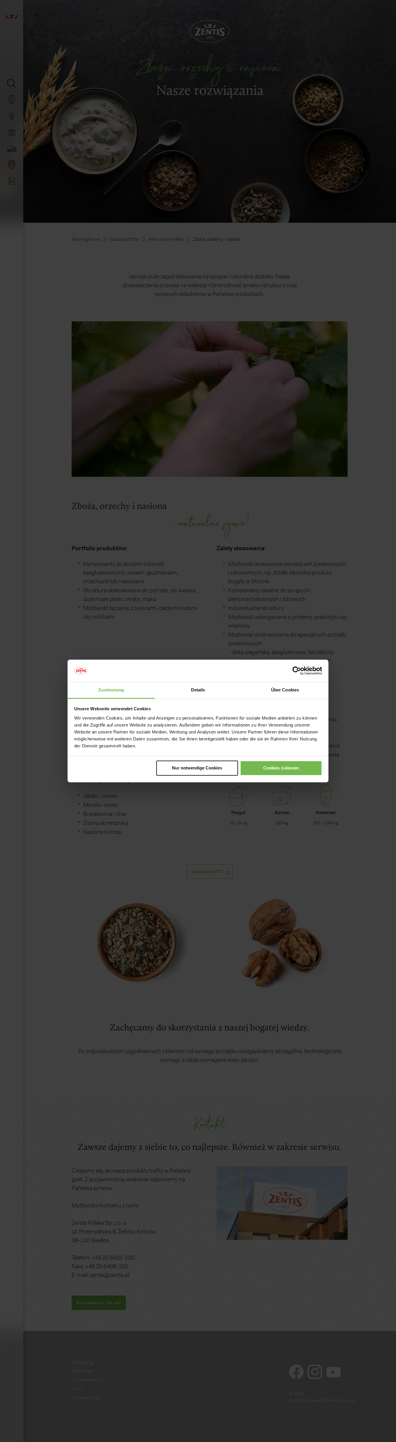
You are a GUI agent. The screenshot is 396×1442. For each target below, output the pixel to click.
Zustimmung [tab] (111, 689)
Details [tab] (198, 689)
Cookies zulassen (281, 768)
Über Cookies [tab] (285, 689)
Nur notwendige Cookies (197, 768)
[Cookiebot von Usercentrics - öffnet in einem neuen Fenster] (296, 670)
